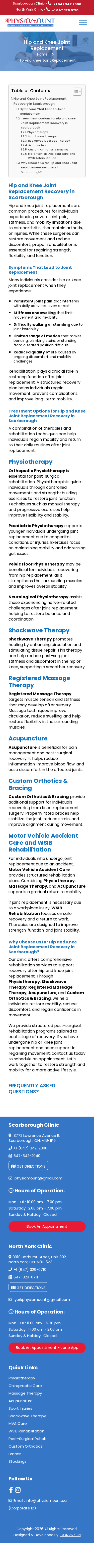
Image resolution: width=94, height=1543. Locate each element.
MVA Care (18, 1423)
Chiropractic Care (25, 1385)
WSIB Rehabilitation (26, 1431)
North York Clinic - (31, 9)
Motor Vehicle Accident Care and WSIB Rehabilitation (51, 156)
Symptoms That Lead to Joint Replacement (42, 111)
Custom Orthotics (25, 1446)
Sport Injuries (20, 1408)
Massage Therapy (25, 1393)
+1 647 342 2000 (67, 4)
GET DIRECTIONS (31, 1166)
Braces (15, 1453)
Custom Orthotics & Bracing (48, 149)
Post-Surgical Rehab (28, 1438)
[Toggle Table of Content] (74, 91)
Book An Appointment (47, 1226)
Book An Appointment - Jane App (47, 1347)
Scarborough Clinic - (30, 3)
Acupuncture (37, 145)
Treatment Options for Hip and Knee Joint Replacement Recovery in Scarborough (48, 123)
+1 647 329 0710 (65, 10)
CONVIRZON (70, 1534)
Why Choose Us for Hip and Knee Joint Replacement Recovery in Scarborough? (49, 167)
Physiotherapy (37, 132)
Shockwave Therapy (42, 136)
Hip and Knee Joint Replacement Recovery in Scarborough (40, 101)
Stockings (18, 1461)
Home (42, 54)
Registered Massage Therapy (49, 141)
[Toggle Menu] (79, 31)
